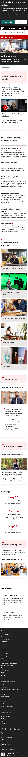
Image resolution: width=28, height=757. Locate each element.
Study (11, 32)
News (2, 672)
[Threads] (2, 733)
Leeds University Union (7, 706)
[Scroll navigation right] (26, 32)
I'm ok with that (7, 22)
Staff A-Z (3, 701)
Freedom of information (7, 747)
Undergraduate (5, 634)
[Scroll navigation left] (2, 32)
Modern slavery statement (8, 749)
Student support (8, 342)
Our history (4, 656)
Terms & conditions (6, 744)
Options (21, 22)
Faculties (3, 658)
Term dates (4, 687)
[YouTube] (10, 729)
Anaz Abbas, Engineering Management (11, 429)
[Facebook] (2, 729)
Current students (11, 28)
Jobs (2, 684)
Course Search (5, 644)
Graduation (6, 366)
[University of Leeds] (10, 754)
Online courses (8, 37)
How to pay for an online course (13, 318)
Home (5, 32)
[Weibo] (19, 729)
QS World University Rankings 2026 (14, 503)
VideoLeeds (4, 699)
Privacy (3, 739)
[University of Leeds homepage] (2, 28)
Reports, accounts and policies (9, 663)
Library (3, 692)
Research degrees (6, 639)
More (20, 28)
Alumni (3, 694)
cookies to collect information (14, 8)
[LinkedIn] (6, 729)
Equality (3, 668)
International (4, 641)
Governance (4, 660)
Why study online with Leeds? (12, 268)
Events (3, 675)
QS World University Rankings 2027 (14, 532)
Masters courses (5, 637)
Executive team (5, 670)
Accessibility (4, 742)
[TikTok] (23, 729)
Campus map (4, 653)
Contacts (3, 704)
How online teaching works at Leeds (12, 293)
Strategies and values (7, 665)
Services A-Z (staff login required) (10, 689)
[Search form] (25, 28)
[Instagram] (14, 729)
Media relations (5, 696)
